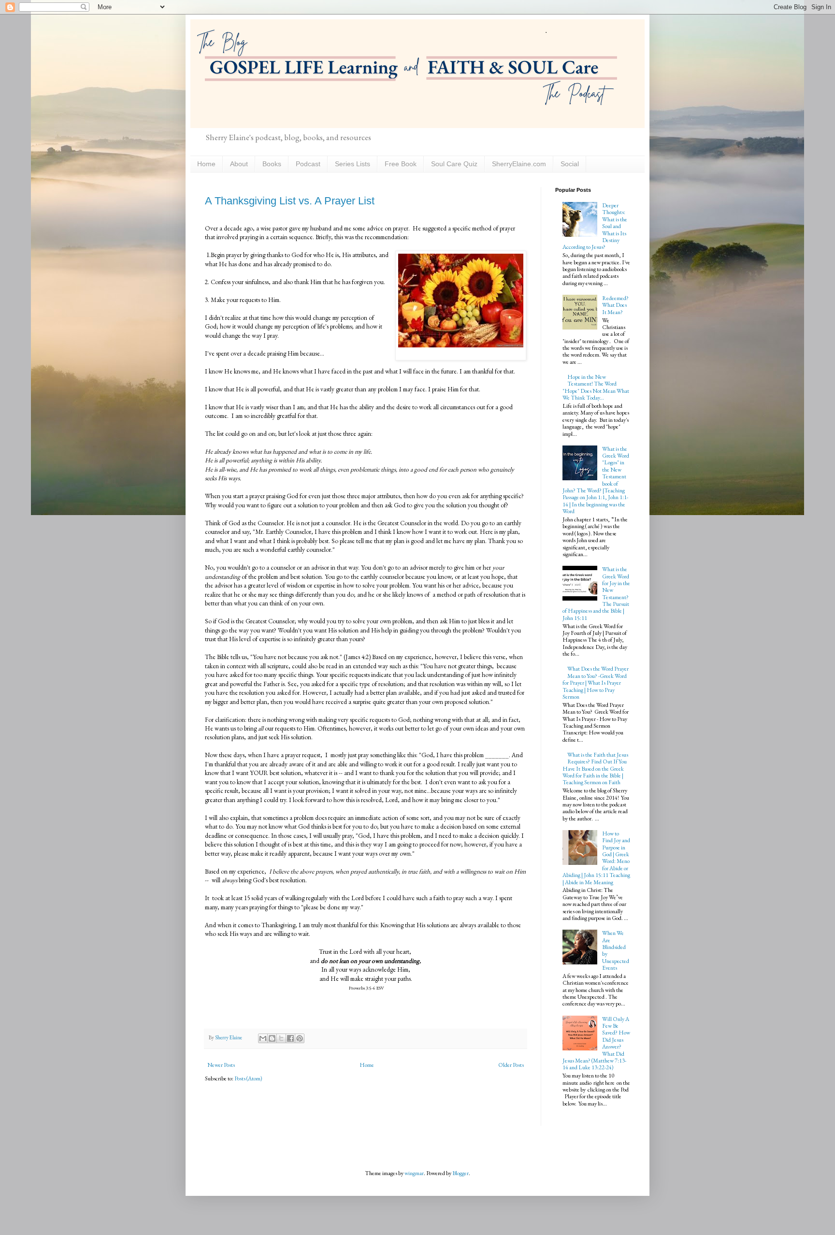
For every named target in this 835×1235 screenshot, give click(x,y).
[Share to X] (281, 1038)
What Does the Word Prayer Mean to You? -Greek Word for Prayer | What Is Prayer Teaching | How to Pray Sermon (595, 683)
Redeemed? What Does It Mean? (615, 305)
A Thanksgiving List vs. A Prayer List (289, 201)
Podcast (308, 164)
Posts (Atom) (248, 1078)
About (239, 164)
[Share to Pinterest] (299, 1038)
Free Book (401, 164)
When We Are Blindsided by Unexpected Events (615, 950)
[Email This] (263, 1038)
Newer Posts (221, 1065)
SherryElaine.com (519, 164)
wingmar (414, 1173)
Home (206, 164)
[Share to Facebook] (290, 1038)
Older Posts (511, 1065)
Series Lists (352, 164)
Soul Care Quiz (454, 164)
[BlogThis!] (272, 1038)
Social (570, 164)
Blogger (460, 1173)
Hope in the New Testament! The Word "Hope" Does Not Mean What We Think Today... (595, 387)
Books (271, 164)
